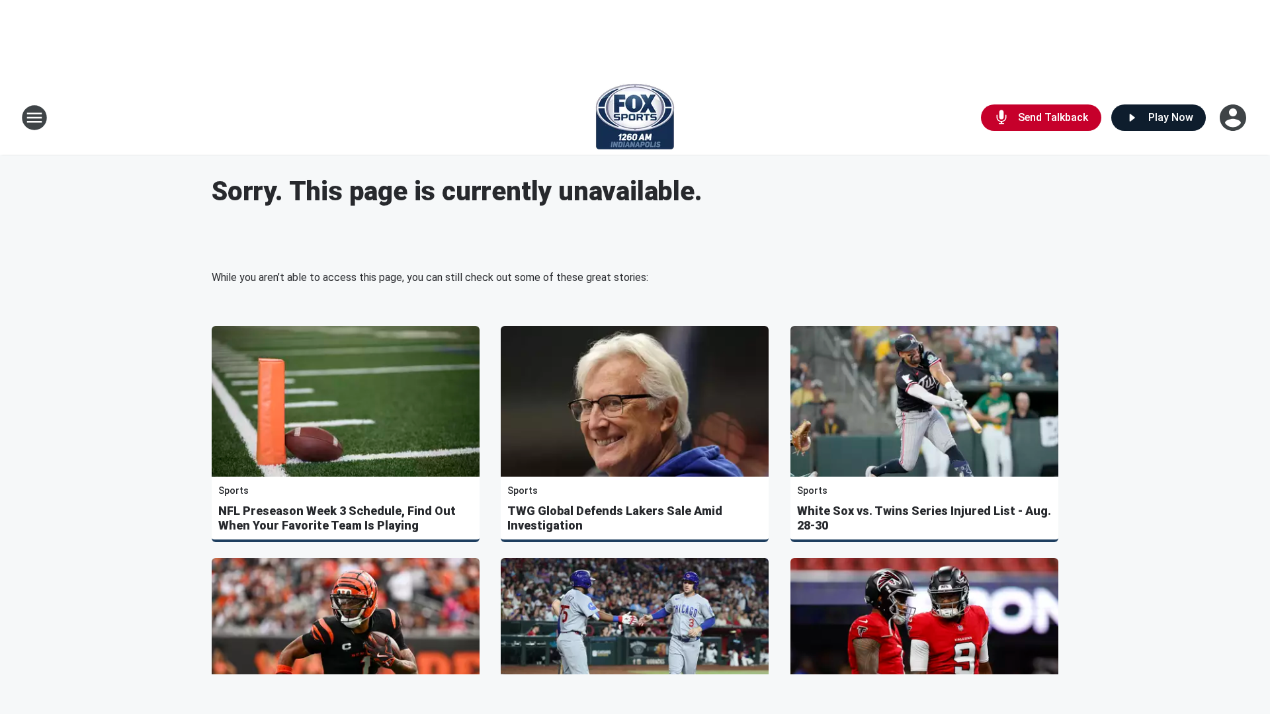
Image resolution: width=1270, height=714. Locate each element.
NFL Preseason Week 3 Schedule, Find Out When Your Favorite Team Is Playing (337, 518)
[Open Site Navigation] (34, 117)
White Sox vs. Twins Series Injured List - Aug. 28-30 (924, 518)
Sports (233, 490)
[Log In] (1234, 117)
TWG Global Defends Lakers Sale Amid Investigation (614, 518)
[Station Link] (635, 117)
